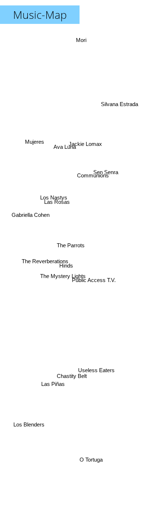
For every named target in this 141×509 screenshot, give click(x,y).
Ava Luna (65, 148)
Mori (85, 41)
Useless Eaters (96, 372)
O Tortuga (88, 460)
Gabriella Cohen (31, 208)
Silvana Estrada (119, 99)
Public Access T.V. (94, 280)
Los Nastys (52, 194)
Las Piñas (52, 390)
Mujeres (34, 140)
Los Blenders (31, 436)
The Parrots (71, 245)
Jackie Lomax (81, 132)
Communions (93, 175)
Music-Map (40, 14)
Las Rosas (56, 203)
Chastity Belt (74, 368)
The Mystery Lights (63, 277)
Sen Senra (105, 162)
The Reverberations (44, 264)
